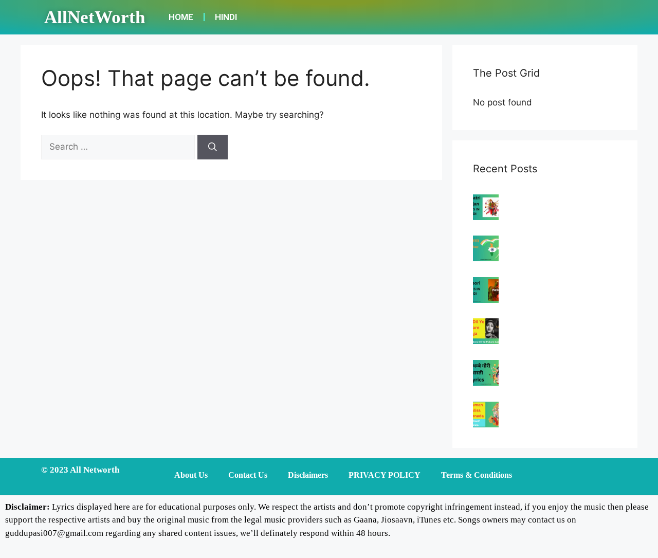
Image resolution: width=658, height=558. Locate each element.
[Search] (212, 147)
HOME (181, 17)
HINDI (226, 17)
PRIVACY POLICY (385, 475)
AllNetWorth (94, 17)
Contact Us (247, 475)
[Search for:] (119, 146)
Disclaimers (308, 475)
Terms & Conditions (476, 475)
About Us (191, 475)
